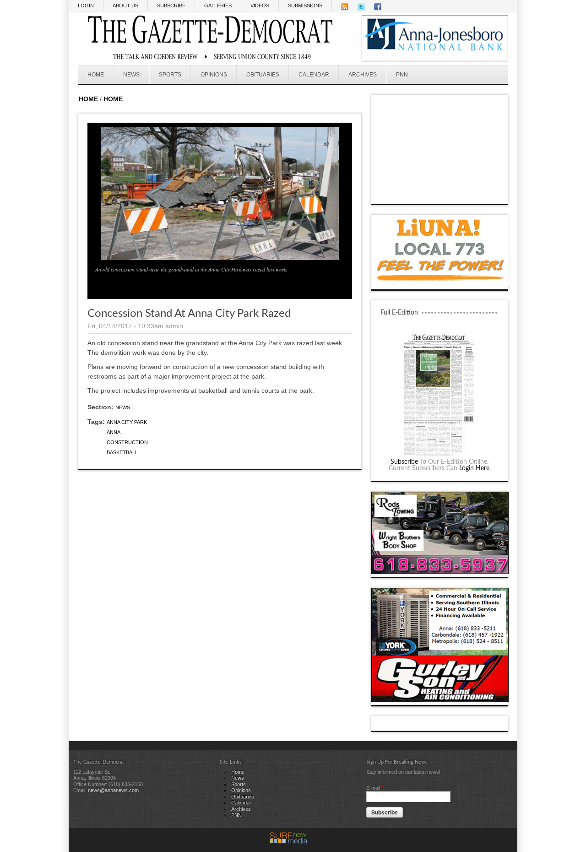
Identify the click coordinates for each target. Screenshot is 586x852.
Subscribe (404, 462)
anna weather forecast (440, 194)
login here (474, 468)
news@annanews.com (113, 790)
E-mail (374, 788)
